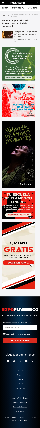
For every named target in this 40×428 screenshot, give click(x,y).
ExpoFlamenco (20, 39)
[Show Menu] (3, 2)
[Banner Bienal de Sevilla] (18, 154)
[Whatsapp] (32, 361)
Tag (8, 15)
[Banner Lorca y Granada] (18, 100)
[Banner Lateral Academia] (18, 205)
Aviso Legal (20, 411)
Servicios (20, 375)
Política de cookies (20, 407)
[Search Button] (37, 2)
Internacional (18, 8)
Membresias (20, 384)
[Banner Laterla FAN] (18, 255)
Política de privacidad (20, 402)
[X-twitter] (14, 361)
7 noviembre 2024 (31, 39)
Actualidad (32, 8)
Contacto (20, 379)
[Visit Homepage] (20, 2)
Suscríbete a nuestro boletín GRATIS (17, 323)
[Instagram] (20, 361)
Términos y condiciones (20, 398)
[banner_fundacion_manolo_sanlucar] (18, 64)
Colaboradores (20, 388)
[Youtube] (26, 361)
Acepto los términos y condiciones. (17, 334)
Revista (5, 8)
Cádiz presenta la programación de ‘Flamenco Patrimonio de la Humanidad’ (25, 34)
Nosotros (20, 370)
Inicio (3, 15)
